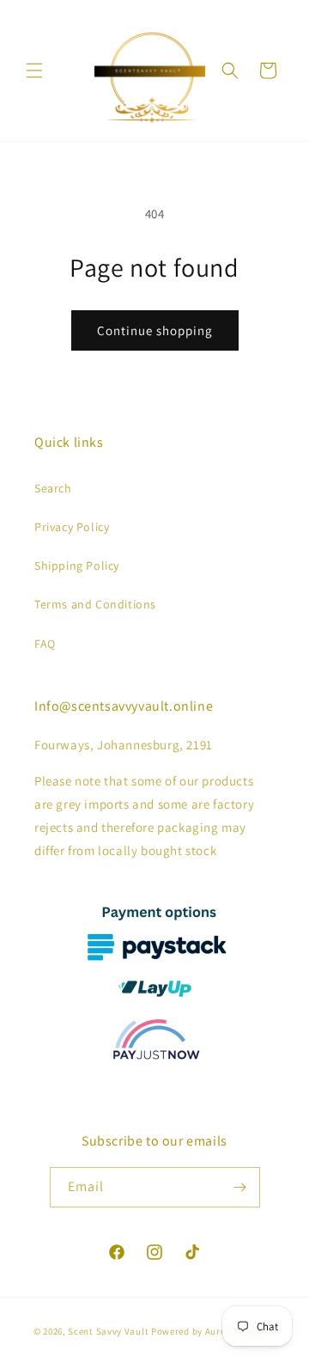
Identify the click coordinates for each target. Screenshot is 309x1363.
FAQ (45, 643)
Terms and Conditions (95, 604)
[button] (34, 70)
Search (53, 488)
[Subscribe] (240, 1187)
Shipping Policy (76, 565)
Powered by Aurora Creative (213, 1331)
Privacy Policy (71, 527)
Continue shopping (155, 330)
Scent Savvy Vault (108, 1331)
